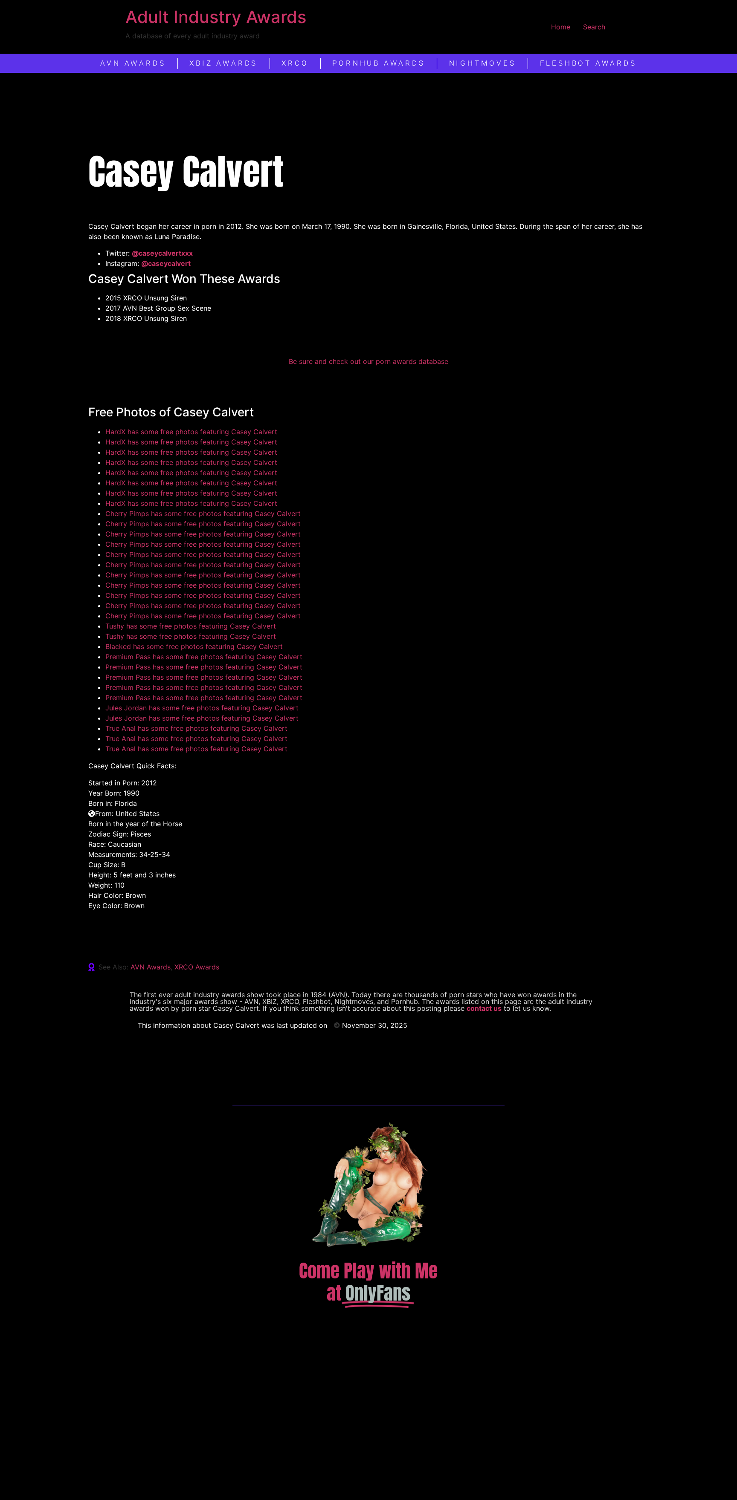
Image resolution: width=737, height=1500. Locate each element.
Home (560, 27)
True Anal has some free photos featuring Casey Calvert (196, 728)
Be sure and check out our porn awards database (368, 361)
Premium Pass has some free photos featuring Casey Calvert (203, 656)
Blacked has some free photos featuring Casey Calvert (194, 646)
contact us (484, 1008)
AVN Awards (151, 967)
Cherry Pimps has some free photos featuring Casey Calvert (203, 513)
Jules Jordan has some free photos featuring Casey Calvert (202, 708)
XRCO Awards (196, 967)
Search (594, 27)
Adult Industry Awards (215, 16)
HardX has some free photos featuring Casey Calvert (191, 431)
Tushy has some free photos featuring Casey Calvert (190, 626)
